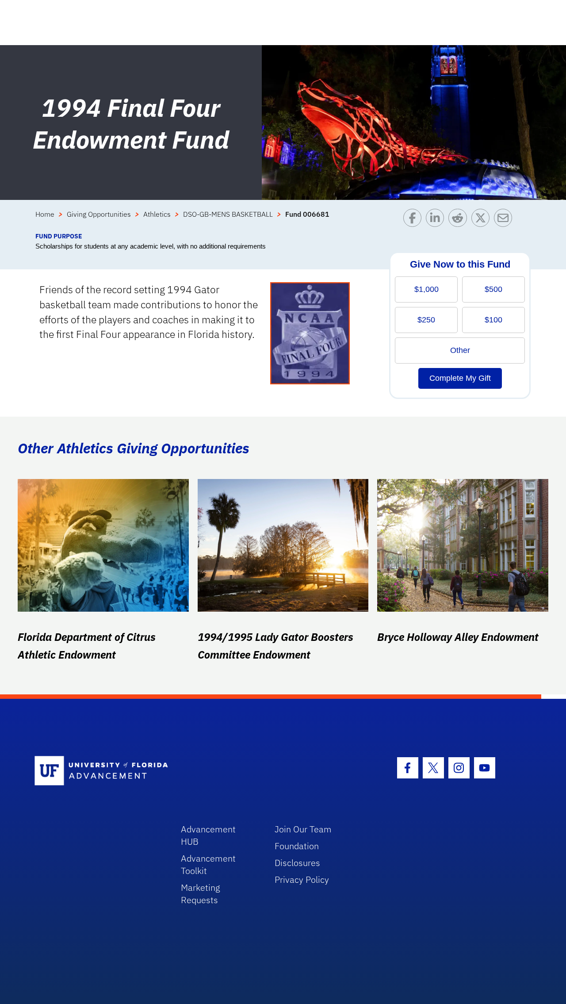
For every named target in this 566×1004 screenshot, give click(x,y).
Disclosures (297, 863)
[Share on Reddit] (459, 220)
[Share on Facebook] (414, 220)
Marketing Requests (200, 893)
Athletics (157, 214)
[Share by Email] (505, 220)
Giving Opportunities (99, 214)
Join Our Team (303, 829)
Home (44, 214)
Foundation (297, 846)
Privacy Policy (302, 879)
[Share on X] (482, 220)
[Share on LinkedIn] (437, 220)
